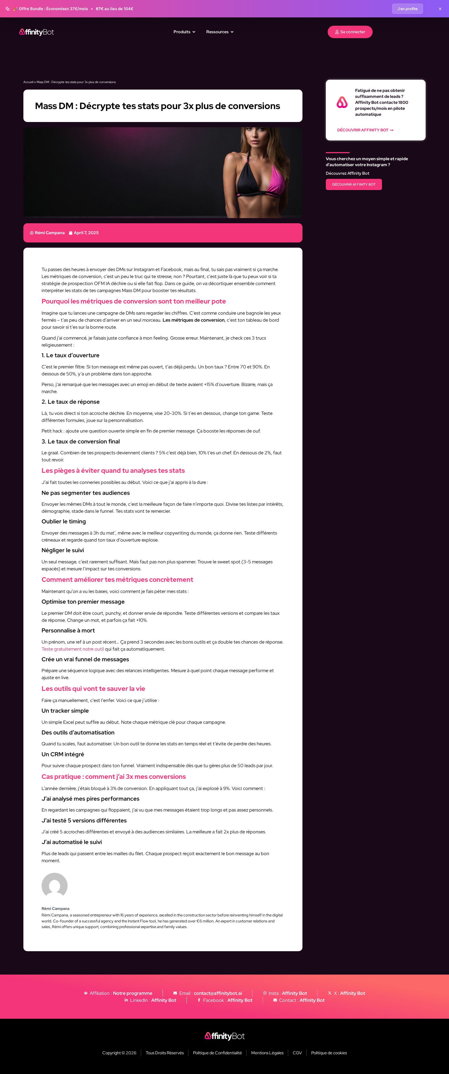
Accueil (28, 82)
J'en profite (408, 8)
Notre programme (132, 993)
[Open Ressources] (232, 32)
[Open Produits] (194, 32)
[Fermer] (440, 8)
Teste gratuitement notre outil (73, 649)
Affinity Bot (294, 993)
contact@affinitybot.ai (218, 993)
